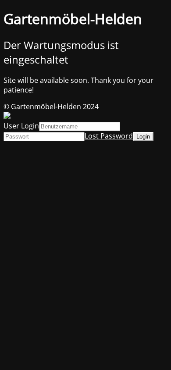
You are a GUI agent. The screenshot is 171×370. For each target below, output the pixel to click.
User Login (21, 126)
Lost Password (109, 136)
